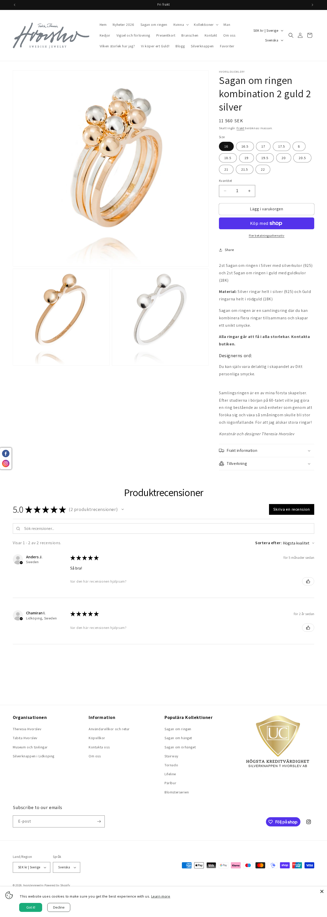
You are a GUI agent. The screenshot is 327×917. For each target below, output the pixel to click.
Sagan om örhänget (180, 747)
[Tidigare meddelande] (14, 5)
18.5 (227, 158)
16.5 (245, 146)
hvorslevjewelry (33, 885)
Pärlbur (170, 783)
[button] (180, 24)
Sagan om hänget (178, 738)
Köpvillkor (97, 738)
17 (263, 146)
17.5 (281, 146)
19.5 (264, 158)
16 (226, 146)
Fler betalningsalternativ (267, 235)
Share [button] (229, 249)
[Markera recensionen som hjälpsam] (308, 581)
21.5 (244, 169)
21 (226, 169)
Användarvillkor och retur (109, 729)
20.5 (302, 158)
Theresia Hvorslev (27, 729)
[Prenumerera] (98, 821)
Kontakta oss (99, 747)
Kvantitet (225, 181)
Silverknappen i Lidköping (33, 756)
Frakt (240, 128)
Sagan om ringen (178, 729)
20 (284, 158)
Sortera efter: (268, 542)
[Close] (321, 891)
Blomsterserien (177, 792)
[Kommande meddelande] (312, 5)
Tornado (171, 765)
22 (263, 169)
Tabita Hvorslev (25, 738)
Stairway (171, 756)
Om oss (95, 756)
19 (246, 158)
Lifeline (170, 774)
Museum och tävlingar (30, 747)
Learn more (160, 896)
